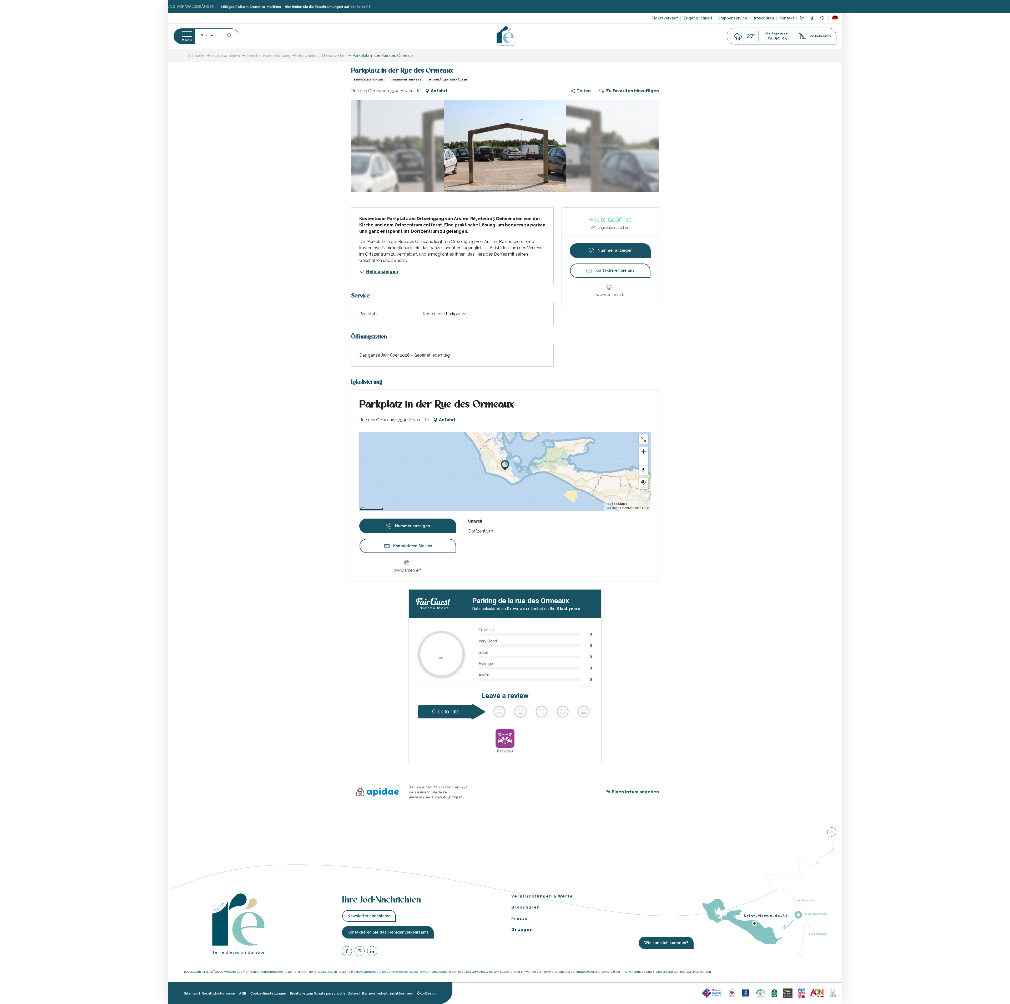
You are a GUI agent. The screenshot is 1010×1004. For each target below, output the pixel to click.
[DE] (835, 18)
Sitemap (191, 993)
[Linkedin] (372, 952)
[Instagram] (360, 952)
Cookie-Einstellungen (268, 993)
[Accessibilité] (812, 17)
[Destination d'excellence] (732, 992)
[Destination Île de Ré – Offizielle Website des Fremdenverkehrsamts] (505, 36)
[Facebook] (347, 952)
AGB (242, 993)
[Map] (801, 18)
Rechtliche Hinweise (218, 993)
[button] (835, 18)
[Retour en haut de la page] (831, 832)
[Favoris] (823, 18)
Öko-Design (427, 993)
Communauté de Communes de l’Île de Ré (392, 971)
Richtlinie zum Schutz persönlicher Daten (324, 993)
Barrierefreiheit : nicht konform (387, 993)
